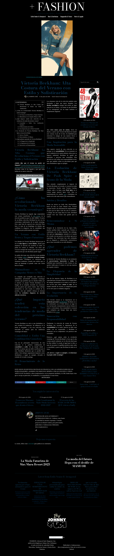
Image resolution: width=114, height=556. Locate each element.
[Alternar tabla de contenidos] (41, 102)
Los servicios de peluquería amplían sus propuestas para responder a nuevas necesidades (89, 223)
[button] (97, 82)
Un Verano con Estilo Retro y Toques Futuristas (31, 114)
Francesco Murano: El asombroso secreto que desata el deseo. (24, 402)
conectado (31, 443)
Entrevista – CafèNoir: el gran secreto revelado (89, 385)
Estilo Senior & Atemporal (38, 16)
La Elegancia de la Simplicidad (27, 141)
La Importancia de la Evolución (27, 143)
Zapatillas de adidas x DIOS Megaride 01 (89, 334)
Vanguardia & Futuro (66, 16)
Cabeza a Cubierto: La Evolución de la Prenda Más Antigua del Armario (89, 346)
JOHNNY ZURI (33, 96)
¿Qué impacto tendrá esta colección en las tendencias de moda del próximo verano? (30, 120)
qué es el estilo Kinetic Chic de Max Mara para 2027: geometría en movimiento (91, 486)
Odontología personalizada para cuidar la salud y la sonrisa (57, 485)
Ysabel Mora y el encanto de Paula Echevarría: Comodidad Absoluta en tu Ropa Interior (89, 282)
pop (65, 194)
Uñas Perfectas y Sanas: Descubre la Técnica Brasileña (89, 296)
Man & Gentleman (53, 16)
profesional (63, 302)
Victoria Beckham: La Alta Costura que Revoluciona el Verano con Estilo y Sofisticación (31, 106)
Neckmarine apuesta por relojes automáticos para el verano (22, 485)
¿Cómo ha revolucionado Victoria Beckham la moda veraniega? (30, 111)
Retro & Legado (78, 16)
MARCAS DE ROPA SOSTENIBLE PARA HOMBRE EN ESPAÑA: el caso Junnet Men (89, 372)
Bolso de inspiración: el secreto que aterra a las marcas (89, 322)
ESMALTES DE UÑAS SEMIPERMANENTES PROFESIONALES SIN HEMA (39, 487)
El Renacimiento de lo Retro (26, 126)
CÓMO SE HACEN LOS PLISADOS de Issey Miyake (89, 257)
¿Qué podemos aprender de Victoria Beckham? (29, 139)
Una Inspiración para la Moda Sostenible (29, 128)
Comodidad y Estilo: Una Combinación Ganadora (31, 124)
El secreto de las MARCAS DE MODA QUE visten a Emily (67, 402)
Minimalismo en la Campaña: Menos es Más (30, 116)
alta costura (36, 216)
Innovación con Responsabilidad (27, 145)
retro (24, 257)
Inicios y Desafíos (24, 135)
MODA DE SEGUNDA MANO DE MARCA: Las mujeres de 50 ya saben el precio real (74, 486)
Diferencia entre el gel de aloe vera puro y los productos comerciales (89, 309)
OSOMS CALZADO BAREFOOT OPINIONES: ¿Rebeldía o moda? (89, 358)
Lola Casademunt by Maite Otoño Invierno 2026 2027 (45, 402)
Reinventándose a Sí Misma (26, 137)
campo (58, 312)
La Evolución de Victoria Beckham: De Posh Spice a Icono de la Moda (30, 132)
